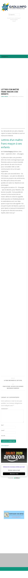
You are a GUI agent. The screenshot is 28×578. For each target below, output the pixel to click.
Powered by (10, 477)
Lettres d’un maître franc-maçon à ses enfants (12, 143)
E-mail (3, 430)
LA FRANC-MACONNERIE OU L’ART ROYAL (13, 380)
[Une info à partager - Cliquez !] (14, 515)
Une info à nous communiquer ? (14, 18)
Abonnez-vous (14, 473)
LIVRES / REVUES (4, 96)
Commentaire (4, 408)
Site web (3, 435)
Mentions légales (14, 19)
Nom (2, 425)
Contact (14, 21)
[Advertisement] (14, 38)
